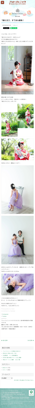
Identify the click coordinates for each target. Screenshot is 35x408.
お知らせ (4, 367)
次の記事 (30, 340)
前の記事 (4, 340)
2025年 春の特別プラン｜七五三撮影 (12, 357)
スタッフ (15, 25)
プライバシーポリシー (7, 404)
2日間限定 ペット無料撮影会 (10, 355)
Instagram (5, 314)
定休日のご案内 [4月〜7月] (9, 353)
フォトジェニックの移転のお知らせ (11, 351)
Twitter (4, 316)
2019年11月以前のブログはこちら (23, 380)
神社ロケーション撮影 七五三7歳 (11, 359)
